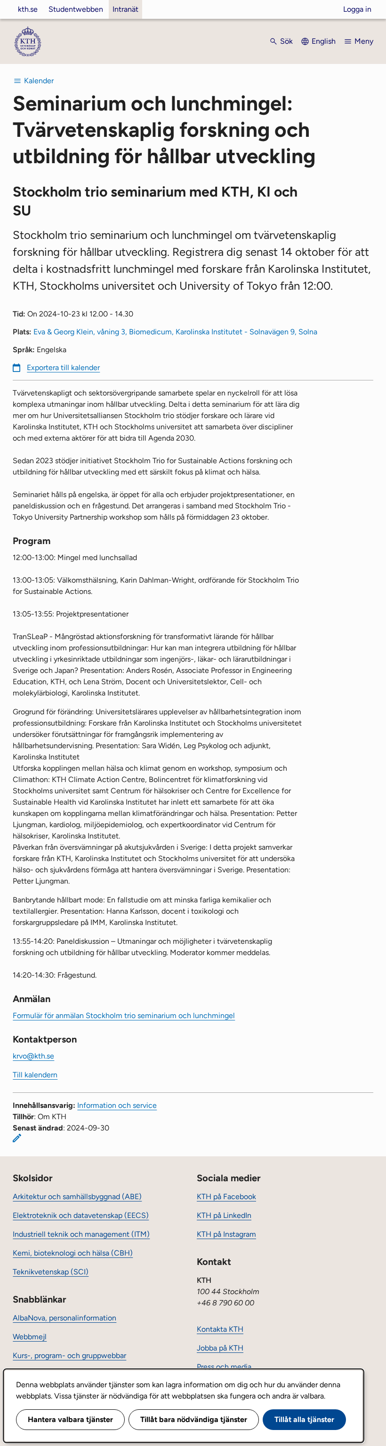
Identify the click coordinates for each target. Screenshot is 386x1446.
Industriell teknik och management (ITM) (81, 1234)
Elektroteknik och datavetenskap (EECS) (81, 1215)
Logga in (357, 9)
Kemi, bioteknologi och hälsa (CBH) (73, 1252)
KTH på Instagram (226, 1234)
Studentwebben (75, 9)
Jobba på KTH (220, 1347)
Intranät (125, 9)
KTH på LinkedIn (224, 1215)
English (324, 41)
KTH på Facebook (226, 1196)
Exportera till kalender (63, 367)
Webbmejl (30, 1336)
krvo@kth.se (33, 1055)
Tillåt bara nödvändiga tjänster (193, 1419)
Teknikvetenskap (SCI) (50, 1271)
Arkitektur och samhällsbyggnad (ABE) (77, 1196)
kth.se (28, 9)
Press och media (224, 1366)
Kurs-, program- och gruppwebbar (69, 1355)
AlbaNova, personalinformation (64, 1317)
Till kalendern (35, 1074)
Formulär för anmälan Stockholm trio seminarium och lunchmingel (124, 1015)
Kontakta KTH (220, 1329)
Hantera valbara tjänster (70, 1419)
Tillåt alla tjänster (304, 1419)
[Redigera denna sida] (17, 1138)
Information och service (117, 1105)
